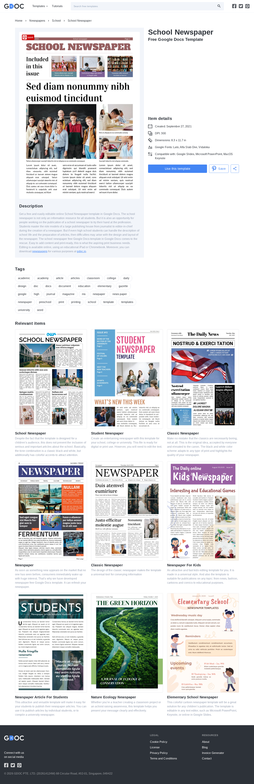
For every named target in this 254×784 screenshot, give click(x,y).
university (24, 310)
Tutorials (57, 6)
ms (84, 294)
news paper (119, 294)
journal (50, 294)
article (60, 278)
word (40, 310)
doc (36, 286)
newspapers (39, 251)
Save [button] (222, 168)
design (22, 286)
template (108, 302)
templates (127, 302)
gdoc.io (81, 251)
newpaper (99, 294)
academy (43, 278)
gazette (123, 286)
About (205, 741)
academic (24, 278)
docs (48, 286)
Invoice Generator (213, 752)
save (30, 37)
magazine (68, 294)
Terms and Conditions (163, 758)
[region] (193, 78)
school (92, 302)
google (22, 294)
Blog (205, 747)
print (61, 302)
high (36, 294)
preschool (45, 302)
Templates (38, 6)
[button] (235, 169)
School (56, 20)
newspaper (25, 302)
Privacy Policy (159, 752)
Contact (207, 758)
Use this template (177, 168)
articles (75, 278)
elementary (104, 286)
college (111, 278)
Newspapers (37, 20)
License (155, 747)
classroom (93, 278)
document (65, 286)
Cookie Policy (158, 741)
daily (126, 278)
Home (18, 20)
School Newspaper (80, 20)
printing (76, 302)
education (84, 286)
